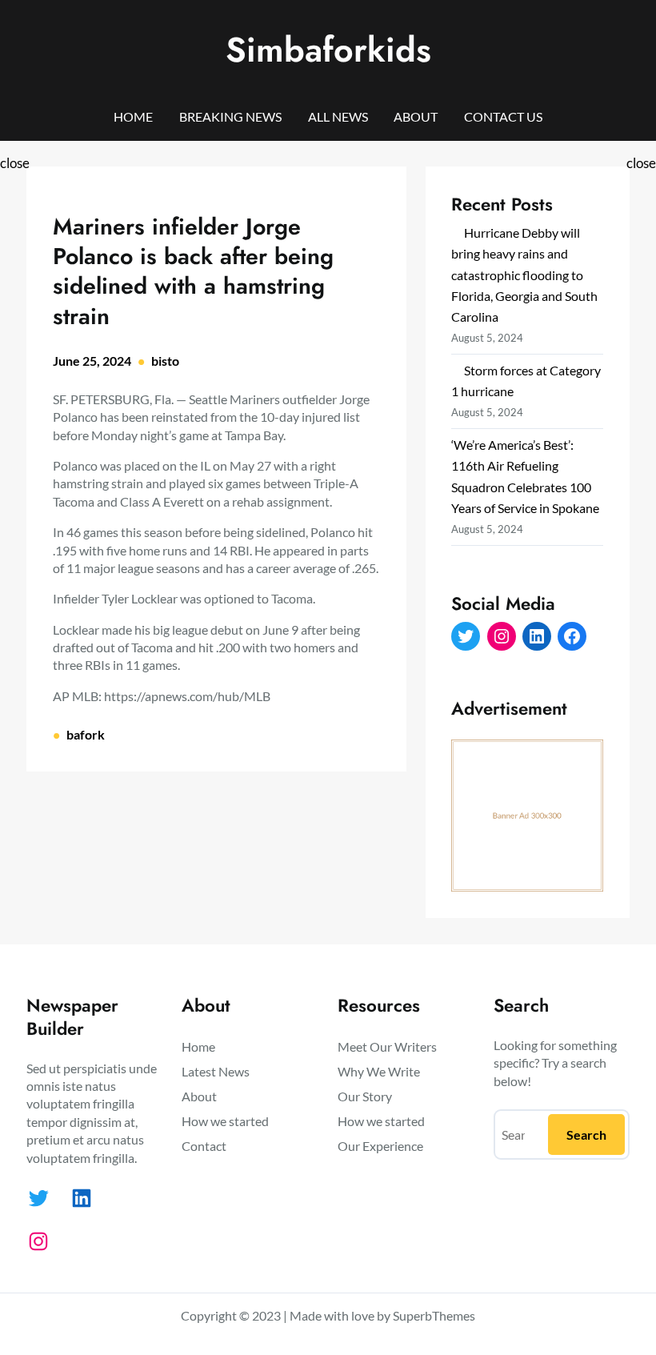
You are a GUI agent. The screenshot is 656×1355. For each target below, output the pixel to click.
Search (586, 1134)
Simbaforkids (328, 49)
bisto (165, 360)
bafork (85, 734)
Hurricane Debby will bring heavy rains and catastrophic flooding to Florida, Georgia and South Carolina (524, 274)
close (15, 162)
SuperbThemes (434, 1315)
